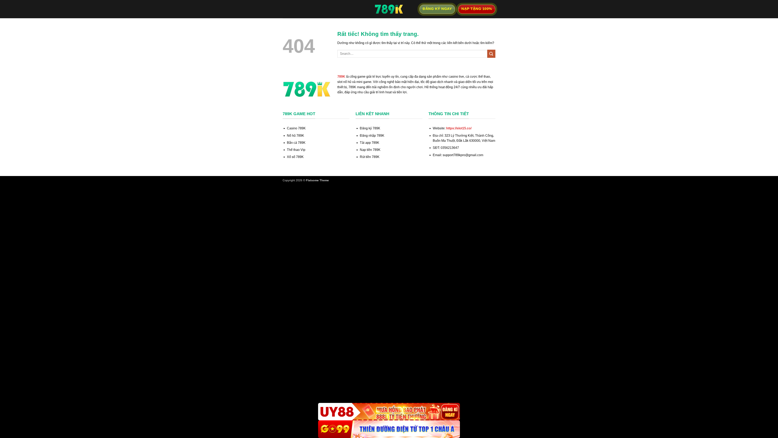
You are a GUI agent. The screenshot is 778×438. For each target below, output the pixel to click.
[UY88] (389, 412)
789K (341, 76)
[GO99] (389, 429)
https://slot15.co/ (458, 128)
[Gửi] (491, 54)
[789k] (389, 9)
